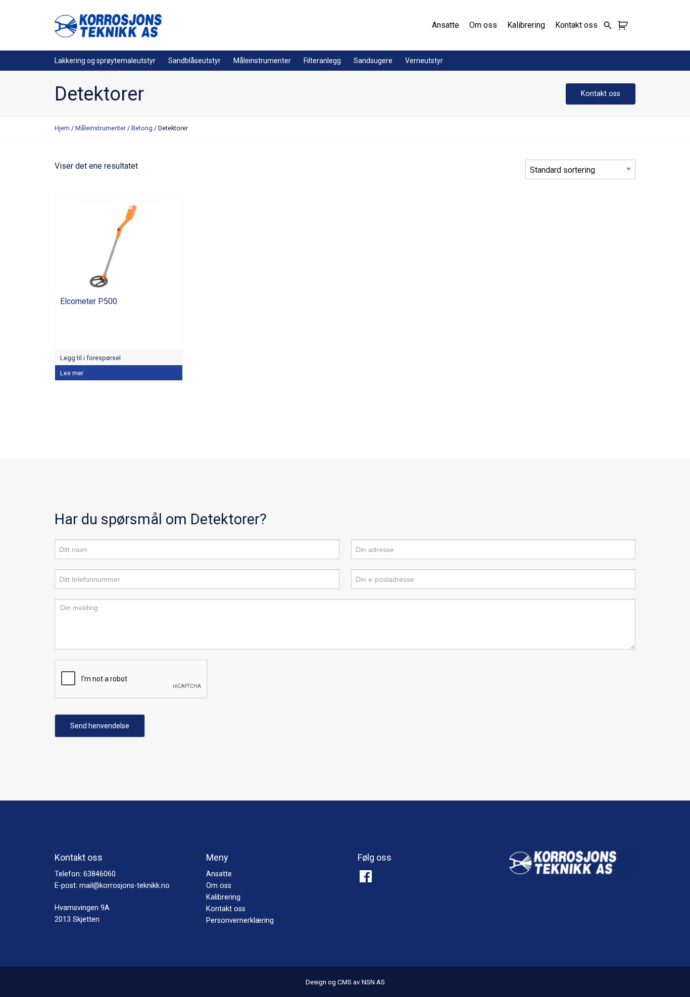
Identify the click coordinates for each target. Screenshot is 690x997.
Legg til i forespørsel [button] (90, 358)
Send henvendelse (99, 726)
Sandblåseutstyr (194, 61)
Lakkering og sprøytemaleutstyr (105, 61)
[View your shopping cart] (624, 25)
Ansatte (445, 25)
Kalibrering (526, 25)
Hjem (62, 128)
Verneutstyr (424, 61)
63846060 (99, 874)
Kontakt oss (576, 25)
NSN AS (373, 982)
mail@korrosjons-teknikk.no (124, 885)
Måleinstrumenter (262, 61)
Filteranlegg (322, 61)
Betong (142, 128)
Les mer (71, 373)
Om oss (483, 25)
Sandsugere (373, 61)
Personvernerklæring (240, 920)
